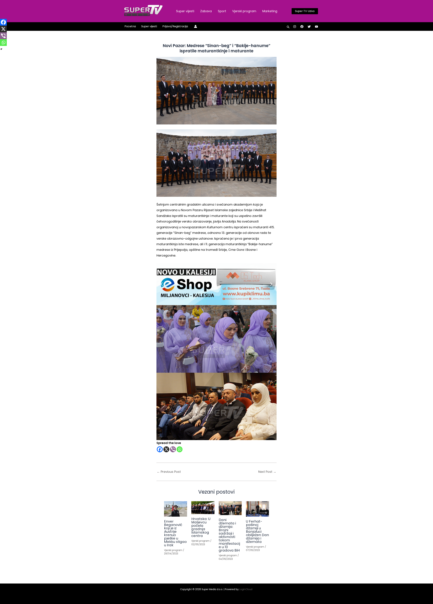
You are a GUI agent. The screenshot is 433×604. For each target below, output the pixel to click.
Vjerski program (244, 11)
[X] (166, 449)
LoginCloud (246, 589)
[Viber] (173, 449)
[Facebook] (301, 26)
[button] (305, 11)
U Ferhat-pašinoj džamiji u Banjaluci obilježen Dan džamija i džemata (257, 531)
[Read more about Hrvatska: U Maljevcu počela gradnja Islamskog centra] (202, 507)
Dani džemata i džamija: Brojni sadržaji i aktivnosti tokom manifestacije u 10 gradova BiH (229, 535)
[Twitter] (309, 26)
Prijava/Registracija (175, 26)
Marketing (269, 11)
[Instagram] (294, 26)
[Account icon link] (195, 26)
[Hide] (1, 49)
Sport (222, 11)
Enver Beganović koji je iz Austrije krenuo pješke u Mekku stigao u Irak (175, 533)
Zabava (206, 11)
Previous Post (169, 471)
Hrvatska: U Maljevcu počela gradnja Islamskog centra (200, 527)
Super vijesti (185, 11)
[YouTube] (316, 26)
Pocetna (130, 26)
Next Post (267, 471)
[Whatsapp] (180, 449)
